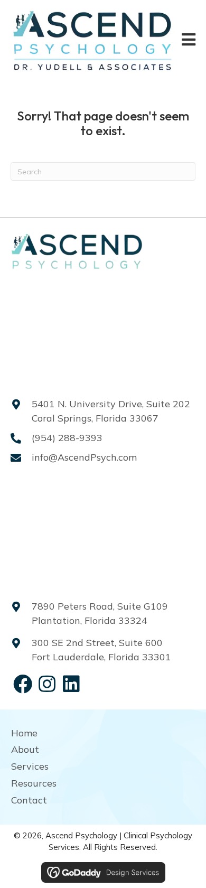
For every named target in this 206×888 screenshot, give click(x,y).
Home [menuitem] (24, 733)
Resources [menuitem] (34, 783)
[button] (22, 684)
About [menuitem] (25, 749)
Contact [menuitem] (29, 800)
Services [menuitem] (30, 766)
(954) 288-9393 (67, 438)
